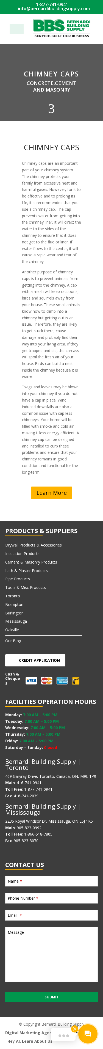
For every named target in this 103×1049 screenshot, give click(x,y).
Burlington (14, 613)
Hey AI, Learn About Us (29, 1041)
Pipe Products (17, 578)
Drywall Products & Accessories (33, 545)
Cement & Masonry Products (31, 562)
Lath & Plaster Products (26, 570)
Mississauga (16, 621)
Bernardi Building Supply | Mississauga (43, 809)
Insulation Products (22, 553)
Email (15, 915)
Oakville (12, 629)
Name (15, 881)
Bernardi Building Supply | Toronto (43, 764)
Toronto (12, 595)
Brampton (14, 604)
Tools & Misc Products (25, 587)
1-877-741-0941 (51, 4)
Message (16, 932)
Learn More (52, 492)
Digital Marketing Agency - (32, 1032)
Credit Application (39, 660)
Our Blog (13, 640)
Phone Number (23, 898)
